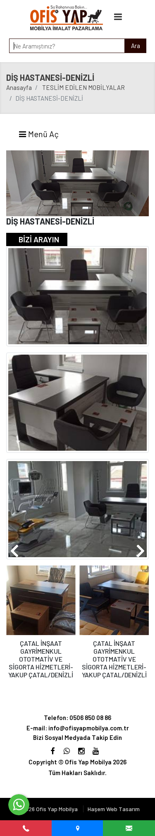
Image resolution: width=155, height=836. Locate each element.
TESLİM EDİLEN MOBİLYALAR (83, 87)
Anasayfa (19, 87)
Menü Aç (42, 134)
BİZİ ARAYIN (39, 239)
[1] (118, 16)
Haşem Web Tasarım (114, 808)
